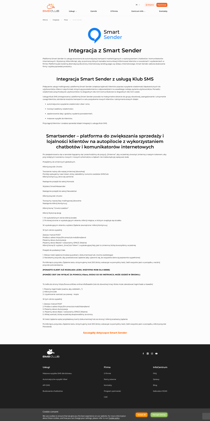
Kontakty (163, 11)
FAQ (155, 373)
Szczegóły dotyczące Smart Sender (105, 332)
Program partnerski (112, 391)
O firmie (114, 11)
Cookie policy (114, 418)
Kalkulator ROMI (160, 391)
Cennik (93, 11)
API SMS (46, 385)
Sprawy (156, 379)
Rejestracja (162, 5)
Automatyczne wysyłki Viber (55, 379)
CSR (106, 397)
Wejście (151, 5)
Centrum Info (137, 11)
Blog (155, 385)
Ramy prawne (110, 379)
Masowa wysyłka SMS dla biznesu (57, 373)
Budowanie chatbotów (53, 391)
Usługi (72, 11)
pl (136, 5)
